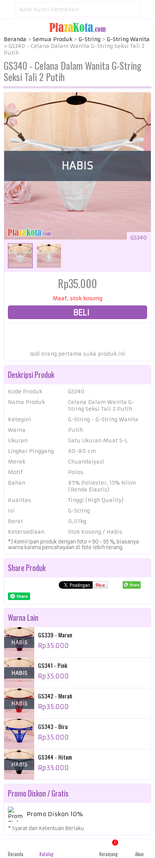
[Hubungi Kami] (77, 848)
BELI (80, 312)
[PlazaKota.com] (77, 27)
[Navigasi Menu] (7, 9)
